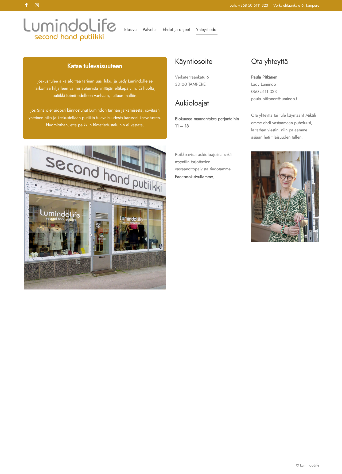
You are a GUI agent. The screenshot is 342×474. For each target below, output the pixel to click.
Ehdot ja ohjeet (176, 29)
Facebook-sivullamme (194, 177)
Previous (15, 217)
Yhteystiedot (206, 29)
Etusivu (130, 29)
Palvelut (150, 29)
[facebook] (26, 5)
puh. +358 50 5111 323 (249, 5)
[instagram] (37, 5)
